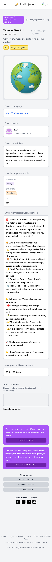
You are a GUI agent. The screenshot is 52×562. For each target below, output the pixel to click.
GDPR (37, 542)
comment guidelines (26, 388)
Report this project (26, 484)
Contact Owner (26, 440)
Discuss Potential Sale (26, 465)
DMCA (44, 542)
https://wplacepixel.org (39, 19)
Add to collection (26, 479)
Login (11, 536)
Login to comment (12, 408)
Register (20, 536)
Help (29, 536)
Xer (16, 129)
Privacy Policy (11, 542)
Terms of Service (25, 542)
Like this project (26, 489)
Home (3, 536)
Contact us (38, 536)
